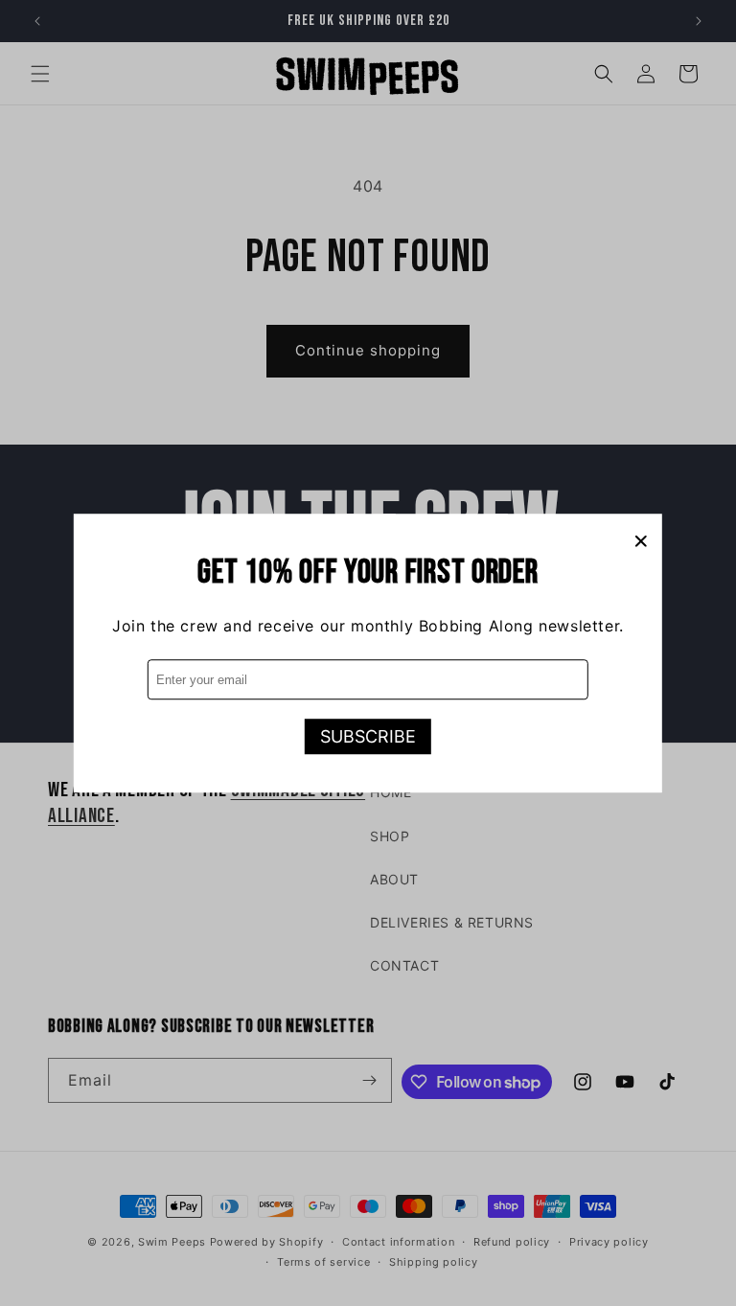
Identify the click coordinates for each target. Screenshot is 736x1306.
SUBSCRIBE (368, 736)
